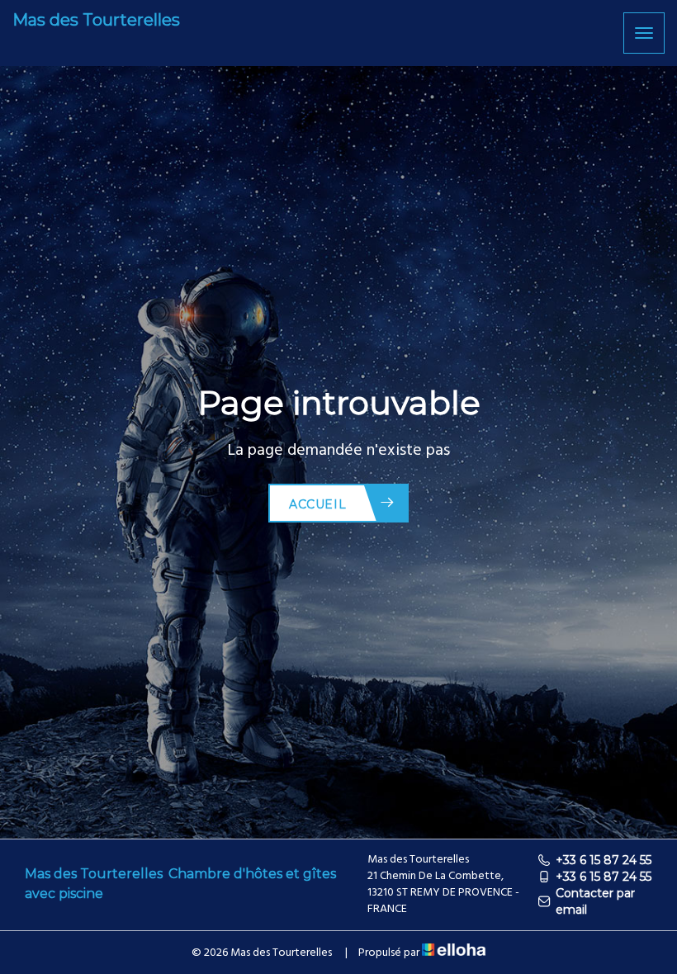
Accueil (317, 504)
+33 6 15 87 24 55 (603, 860)
